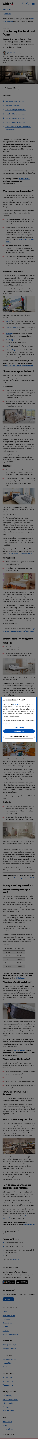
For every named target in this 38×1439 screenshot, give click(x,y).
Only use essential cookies (19, 737)
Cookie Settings (19, 728)
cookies (16, 704)
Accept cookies (19, 731)
